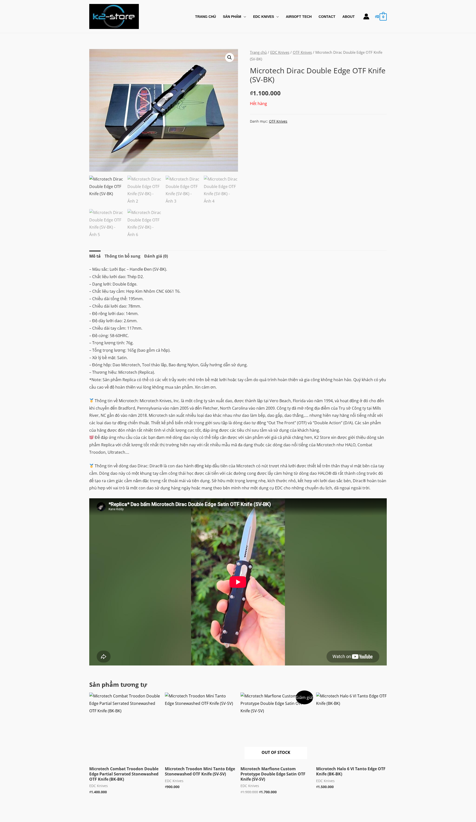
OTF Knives (302, 52)
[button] (229, 57)
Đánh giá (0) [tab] (156, 256)
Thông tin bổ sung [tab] (122, 256)
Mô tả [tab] (95, 256)
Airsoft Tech (299, 17)
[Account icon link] (366, 16)
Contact (327, 17)
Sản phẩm (232, 17)
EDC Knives (263, 17)
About (348, 17)
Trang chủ (258, 52)
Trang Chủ (205, 17)
